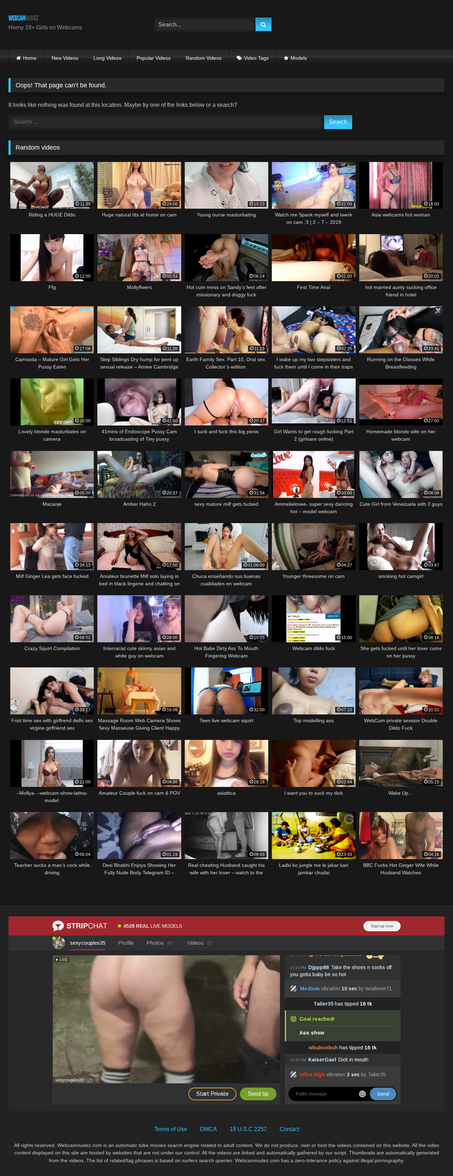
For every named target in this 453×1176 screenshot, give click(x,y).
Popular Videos (154, 58)
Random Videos (204, 58)
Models (299, 58)
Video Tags (256, 58)
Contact (289, 1129)
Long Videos (107, 58)
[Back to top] (431, 1155)
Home (29, 58)
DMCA (208, 1129)
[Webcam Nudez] (23, 19)
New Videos (65, 58)
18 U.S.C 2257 (248, 1129)
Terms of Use (170, 1129)
